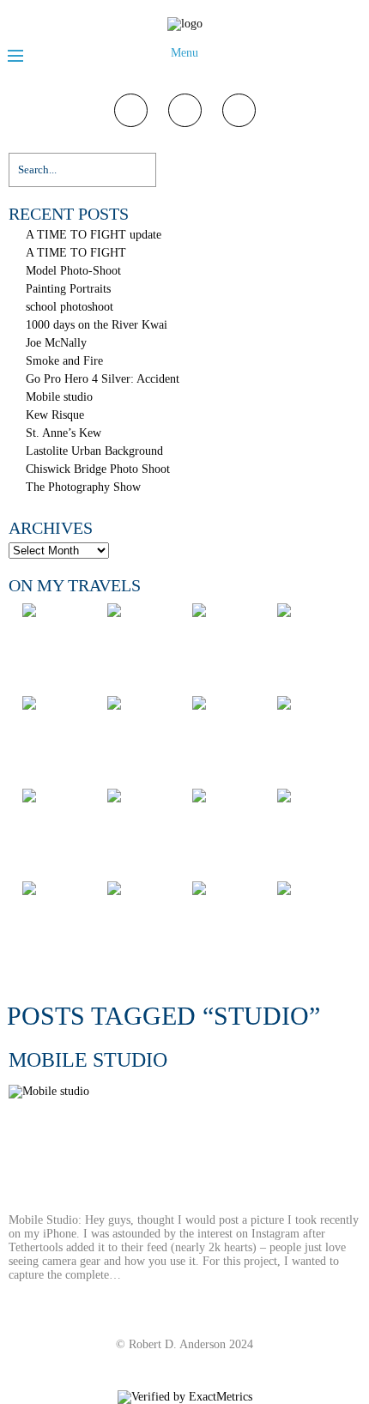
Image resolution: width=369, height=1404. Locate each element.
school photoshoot (69, 306)
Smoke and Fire (64, 360)
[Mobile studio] (187, 1149)
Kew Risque (55, 414)
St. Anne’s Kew (63, 433)
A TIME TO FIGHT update (93, 234)
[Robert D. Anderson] (185, 23)
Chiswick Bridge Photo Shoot (98, 469)
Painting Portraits (68, 288)
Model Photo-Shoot (73, 270)
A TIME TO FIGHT (76, 252)
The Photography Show (83, 487)
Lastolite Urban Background (94, 451)
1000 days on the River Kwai (96, 324)
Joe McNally (56, 342)
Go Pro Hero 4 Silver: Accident (102, 378)
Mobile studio (59, 396)
